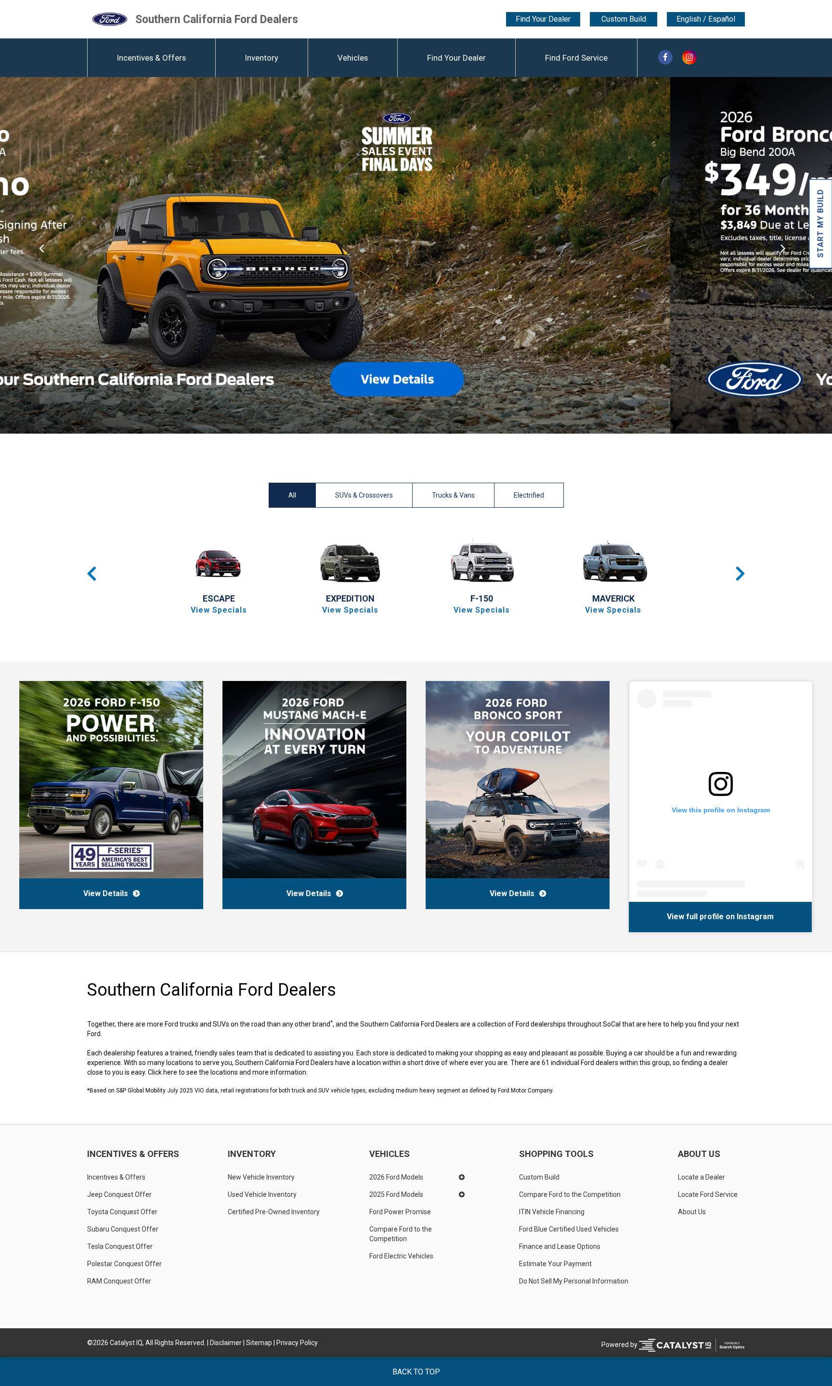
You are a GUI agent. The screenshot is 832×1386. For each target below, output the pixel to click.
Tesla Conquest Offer (120, 1246)
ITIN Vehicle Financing (552, 1212)
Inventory (261, 58)
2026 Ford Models (396, 1177)
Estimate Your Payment (555, 1264)
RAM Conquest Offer (119, 1281)
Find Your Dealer (543, 19)
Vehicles (353, 58)
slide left (41, 255)
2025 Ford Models (396, 1194)
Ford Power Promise (400, 1212)
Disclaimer (226, 1343)
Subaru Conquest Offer (122, 1229)
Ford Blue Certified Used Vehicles (569, 1229)
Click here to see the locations (193, 1072)
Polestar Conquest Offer (124, 1264)
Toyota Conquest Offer (122, 1212)
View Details (105, 893)
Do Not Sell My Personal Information (573, 1281)
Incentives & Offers (151, 58)
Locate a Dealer (701, 1177)
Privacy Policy (297, 1343)
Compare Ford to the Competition (401, 1234)
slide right (790, 255)
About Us (699, 1154)
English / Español (705, 19)
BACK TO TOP (416, 1371)
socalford (721, 916)
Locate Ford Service (708, 1194)
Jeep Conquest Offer (119, 1194)
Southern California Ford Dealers (216, 19)
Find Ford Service (576, 58)
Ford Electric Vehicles (401, 1256)
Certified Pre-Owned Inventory (274, 1212)
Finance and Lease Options (559, 1246)
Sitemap (259, 1343)
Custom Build (623, 19)
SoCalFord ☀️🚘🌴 (666, 916)
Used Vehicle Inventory (262, 1194)
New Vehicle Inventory (261, 1177)
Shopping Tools (556, 1154)
